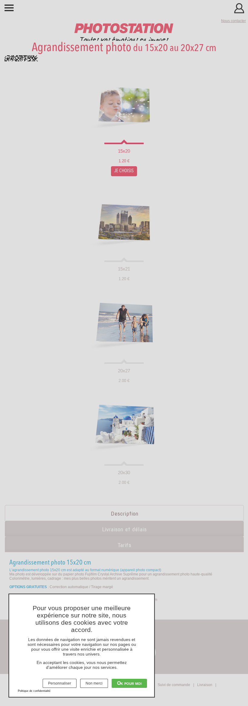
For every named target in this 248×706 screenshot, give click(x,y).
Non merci (94, 683)
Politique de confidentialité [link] (34, 690)
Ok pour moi (129, 683)
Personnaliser (59, 683)
